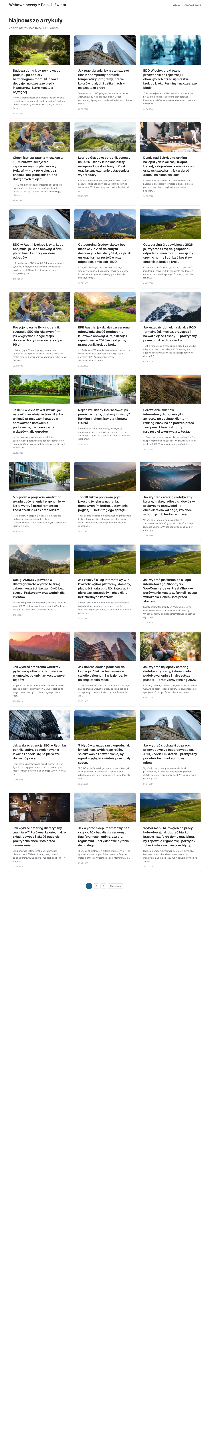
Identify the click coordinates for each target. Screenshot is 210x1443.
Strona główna (192, 4)
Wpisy (176, 4)
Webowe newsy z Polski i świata (37, 5)
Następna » (115, 886)
